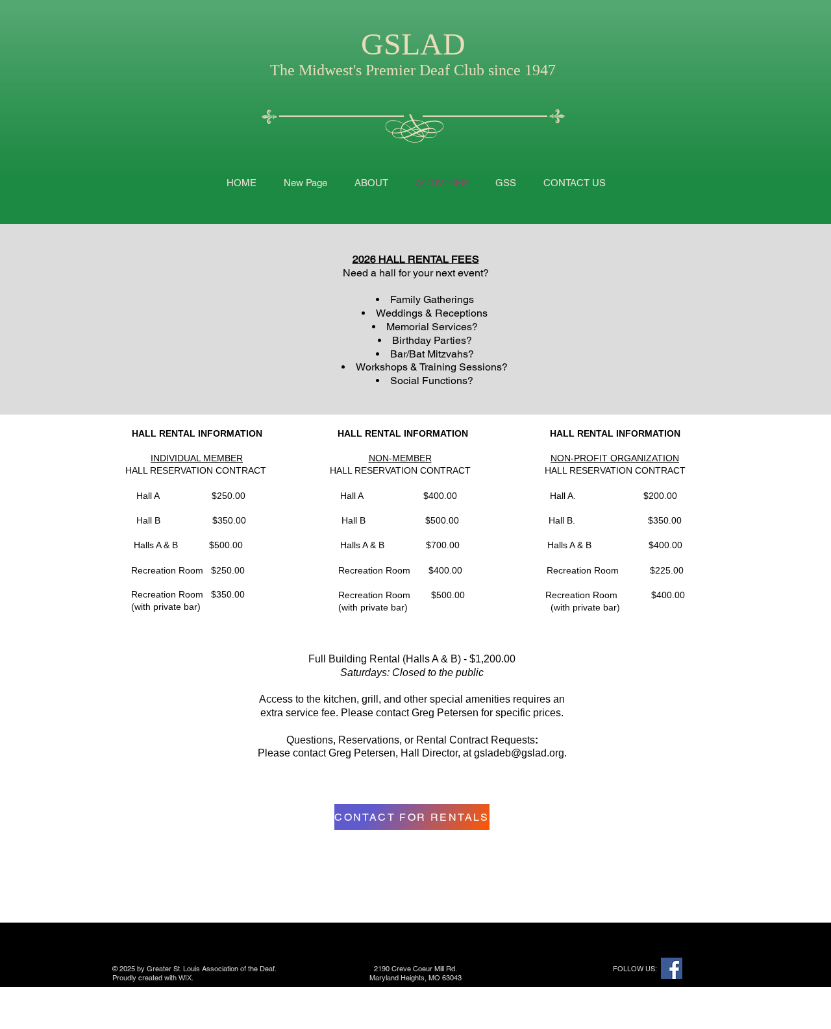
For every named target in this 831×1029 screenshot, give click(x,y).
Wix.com (207, 977)
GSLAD (413, 44)
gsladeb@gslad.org (519, 752)
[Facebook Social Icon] (671, 968)
